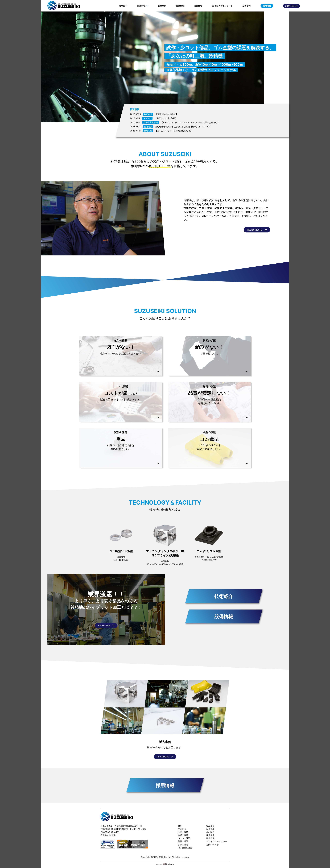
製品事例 (162, 6)
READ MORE (256, 229)
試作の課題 (183, 844)
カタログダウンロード (222, 6)
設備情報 (180, 6)
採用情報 (267, 6)
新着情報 (246, 6)
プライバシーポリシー (216, 841)
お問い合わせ (291, 6)
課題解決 (141, 6)
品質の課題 (183, 841)
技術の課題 (183, 832)
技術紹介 (123, 6)
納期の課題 (183, 835)
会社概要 (198, 6)
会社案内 (210, 832)
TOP (180, 826)
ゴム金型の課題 (185, 847)
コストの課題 (184, 838)
